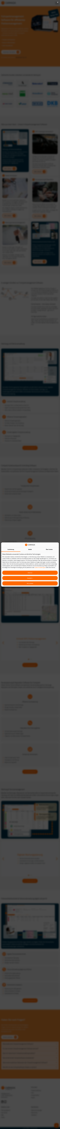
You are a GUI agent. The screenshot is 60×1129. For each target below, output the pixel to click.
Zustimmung (11, 549)
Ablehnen (30, 573)
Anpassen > (30, 578)
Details (30, 549)
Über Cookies (49, 549)
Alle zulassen (30, 583)
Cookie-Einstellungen (40, 567)
